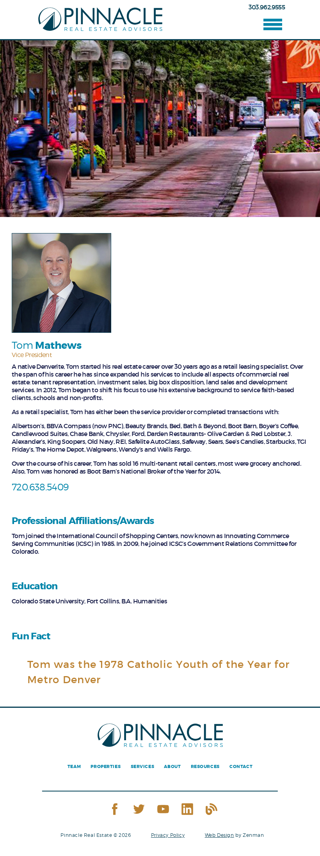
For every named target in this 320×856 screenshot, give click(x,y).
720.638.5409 (40, 487)
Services (143, 767)
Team (74, 767)
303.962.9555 (267, 7)
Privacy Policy (168, 835)
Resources (205, 767)
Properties (106, 767)
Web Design (219, 835)
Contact (240, 767)
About (172, 767)
